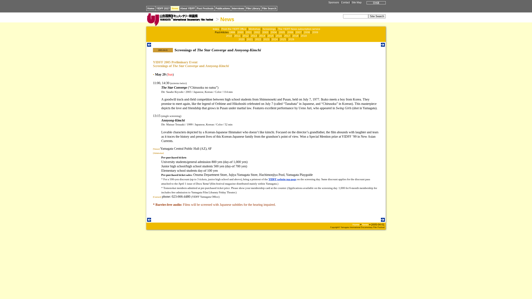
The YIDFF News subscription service (299, 29)
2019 (304, 35)
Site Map (357, 2)
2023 (266, 39)
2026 (291, 39)
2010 (229, 35)
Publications (223, 8)
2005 (282, 32)
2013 (254, 35)
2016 (279, 35)
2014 (262, 35)
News (175, 8)
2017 (287, 35)
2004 (274, 32)
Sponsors (333, 2)
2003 (265, 32)
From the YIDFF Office (234, 29)
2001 (249, 32)
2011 (237, 35)
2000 (240, 32)
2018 (295, 35)
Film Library (253, 8)
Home (150, 8)
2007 (299, 32)
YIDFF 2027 (163, 8)
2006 (290, 32)
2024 (275, 39)
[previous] (149, 45)
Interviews (238, 8)
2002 (257, 32)
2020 (241, 39)
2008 (307, 32)
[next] (383, 45)
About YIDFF (187, 8)
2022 (258, 39)
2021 (250, 39)
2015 (270, 35)
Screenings (269, 29)
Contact (345, 2)
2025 (283, 39)
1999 (232, 32)
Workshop (254, 29)
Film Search (269, 8)
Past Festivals (205, 8)
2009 (315, 32)
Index (216, 29)
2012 (246, 35)
